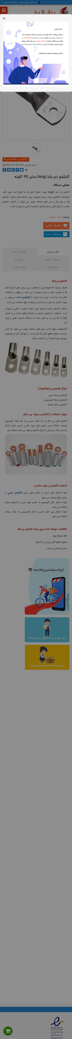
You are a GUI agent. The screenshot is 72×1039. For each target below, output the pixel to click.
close (4, 18)
